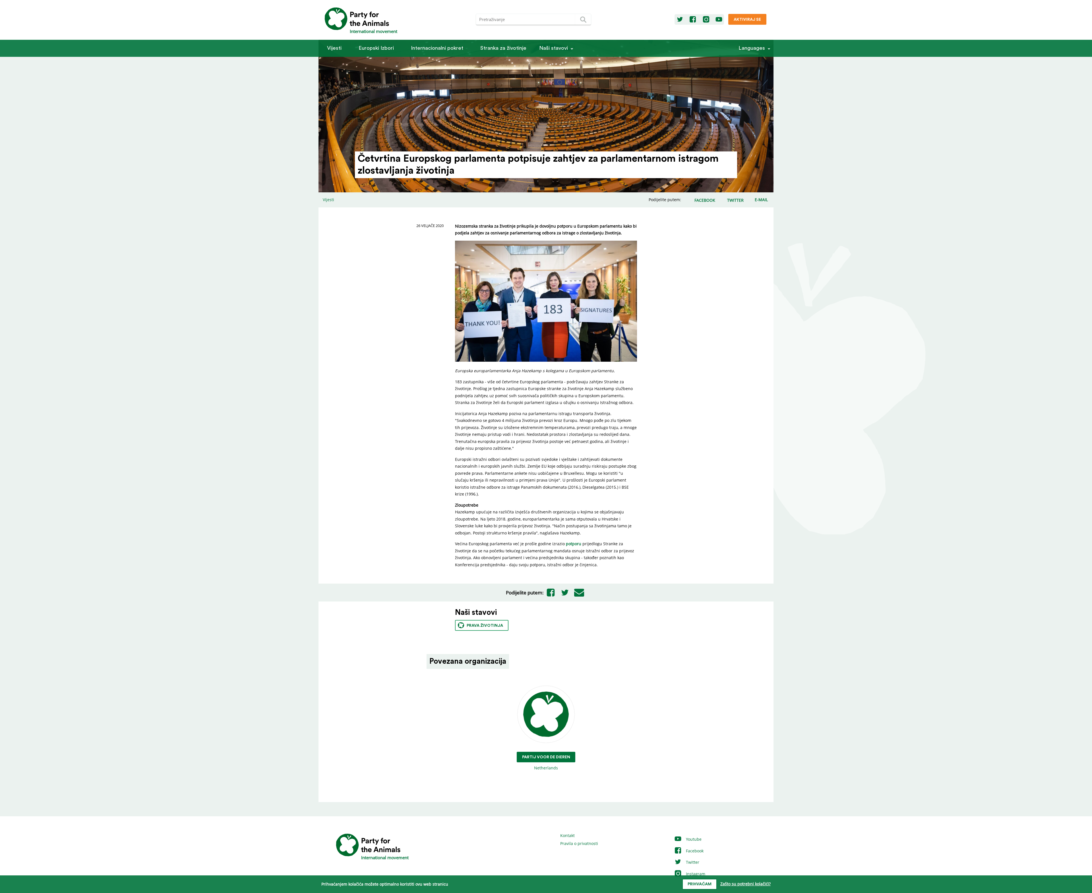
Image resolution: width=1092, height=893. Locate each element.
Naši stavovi (553, 48)
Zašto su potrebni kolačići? (745, 883)
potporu (573, 543)
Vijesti (334, 48)
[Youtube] (718, 19)
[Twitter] (680, 19)
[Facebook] (692, 19)
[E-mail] (579, 592)
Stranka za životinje (503, 48)
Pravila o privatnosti (579, 843)
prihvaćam (700, 884)
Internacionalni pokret (437, 48)
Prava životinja (485, 626)
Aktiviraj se (747, 20)
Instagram (695, 874)
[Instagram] (706, 19)
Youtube (693, 839)
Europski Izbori (376, 48)
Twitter (692, 862)
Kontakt (567, 835)
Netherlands (546, 763)
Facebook (694, 851)
